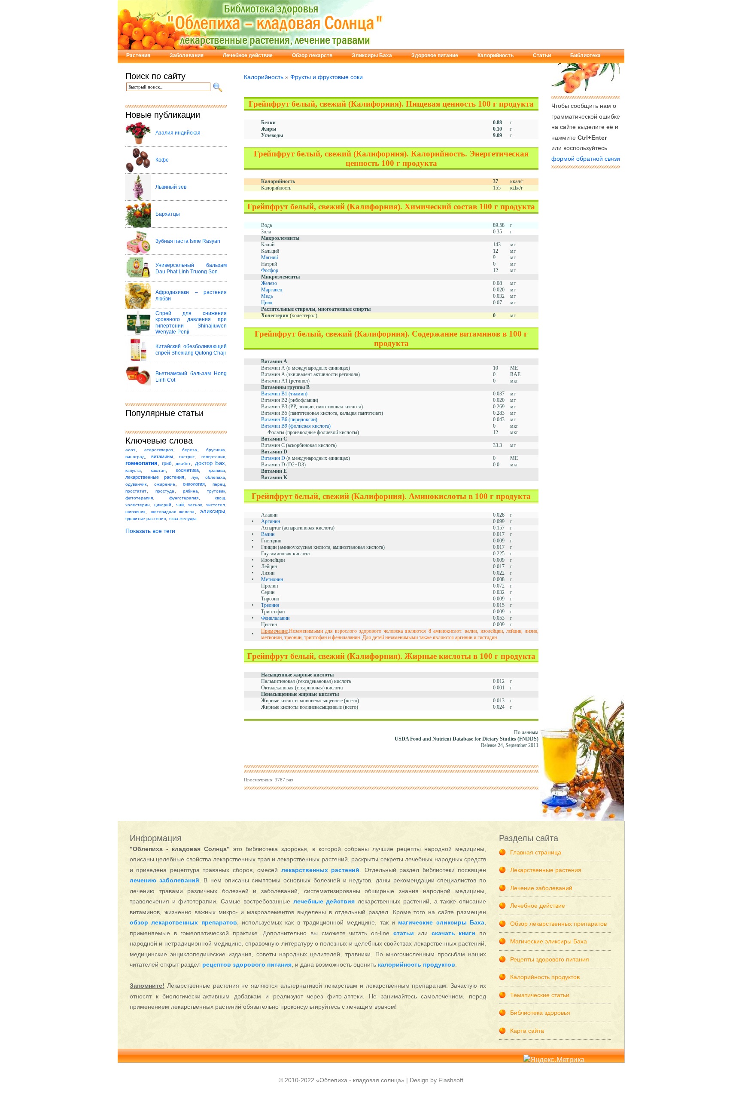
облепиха (215, 477)
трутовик (216, 491)
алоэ (130, 449)
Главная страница (535, 852)
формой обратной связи (585, 158)
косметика (187, 470)
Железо (269, 283)
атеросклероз (158, 449)
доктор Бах (210, 463)
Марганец (271, 290)
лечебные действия (324, 901)
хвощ (220, 498)
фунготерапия (183, 498)
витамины (162, 456)
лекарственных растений (320, 869)
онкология (194, 484)
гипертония (213, 456)
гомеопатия (141, 463)
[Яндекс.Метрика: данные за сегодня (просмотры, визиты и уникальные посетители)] (553, 1060)
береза (189, 449)
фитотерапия (139, 498)
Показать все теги (150, 530)
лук (195, 477)
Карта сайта (527, 1030)
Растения (138, 55)
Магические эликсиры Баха (548, 941)
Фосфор (269, 270)
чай (180, 504)
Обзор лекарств (312, 55)
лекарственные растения (154, 477)
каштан (158, 470)
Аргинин (270, 521)
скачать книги (454, 933)
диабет (183, 463)
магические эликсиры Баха (441, 922)
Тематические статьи (539, 995)
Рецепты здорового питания (549, 959)
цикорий (162, 504)
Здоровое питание (434, 55)
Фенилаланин (275, 618)
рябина (190, 491)
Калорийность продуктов (545, 976)
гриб (166, 463)
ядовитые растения (145, 518)
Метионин (272, 579)
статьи (403, 933)
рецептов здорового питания (247, 964)
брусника (215, 449)
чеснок (195, 504)
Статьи (542, 55)
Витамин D (273, 458)
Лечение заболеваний (541, 888)
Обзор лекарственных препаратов (558, 923)
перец (219, 484)
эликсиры (212, 511)
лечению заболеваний (164, 880)
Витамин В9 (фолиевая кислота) (296, 426)
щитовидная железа (173, 511)
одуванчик (135, 484)
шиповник (135, 511)
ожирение (164, 484)
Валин (267, 534)
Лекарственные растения (545, 869)
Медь (267, 296)
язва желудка (183, 518)
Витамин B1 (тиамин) (284, 394)
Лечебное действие (248, 55)
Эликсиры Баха (372, 55)
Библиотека (585, 55)
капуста (133, 470)
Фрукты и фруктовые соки (326, 76)
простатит (135, 491)
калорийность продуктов (416, 964)
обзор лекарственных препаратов (183, 922)
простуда (164, 491)
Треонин (270, 605)
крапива (217, 470)
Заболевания (187, 55)
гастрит (187, 456)
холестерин (137, 504)
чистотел (215, 504)
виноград (135, 456)
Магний (269, 257)
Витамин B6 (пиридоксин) (289, 419)
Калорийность (495, 55)
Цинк (267, 303)
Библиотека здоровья (540, 1012)
